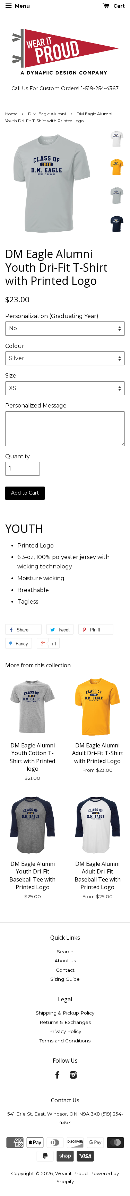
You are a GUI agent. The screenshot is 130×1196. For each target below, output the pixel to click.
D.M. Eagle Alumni (47, 113)
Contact (65, 970)
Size (10, 375)
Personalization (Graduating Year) (51, 316)
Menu (22, 6)
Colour (14, 346)
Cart (118, 6)
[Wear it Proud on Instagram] (73, 1076)
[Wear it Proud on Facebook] (57, 1076)
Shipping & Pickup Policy (65, 1013)
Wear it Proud (71, 1173)
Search (65, 951)
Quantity (17, 456)
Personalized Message (36, 405)
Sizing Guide (65, 979)
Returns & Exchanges (65, 1022)
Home (11, 113)
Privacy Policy (65, 1031)
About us (65, 960)
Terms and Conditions (65, 1040)
